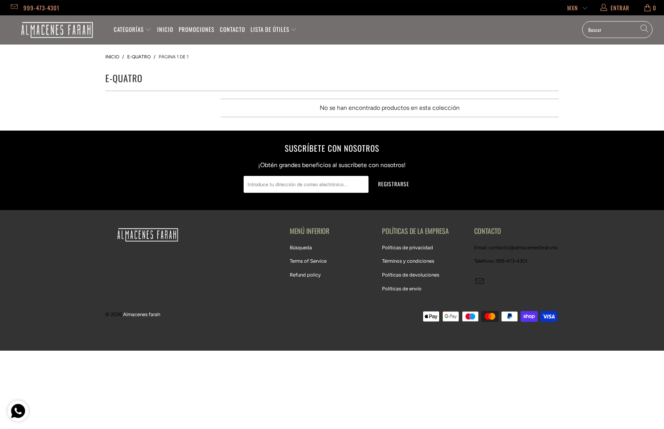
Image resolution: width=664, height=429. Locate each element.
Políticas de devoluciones (410, 275)
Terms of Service (308, 261)
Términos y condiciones (408, 261)
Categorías (129, 29)
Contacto (232, 29)
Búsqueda (301, 247)
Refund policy (305, 275)
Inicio (165, 29)
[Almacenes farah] (57, 30)
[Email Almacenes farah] (14, 7)
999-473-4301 (41, 7)
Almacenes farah (141, 314)
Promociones (196, 29)
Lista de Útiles (271, 29)
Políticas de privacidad (407, 247)
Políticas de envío (402, 289)
